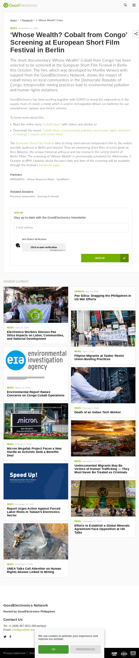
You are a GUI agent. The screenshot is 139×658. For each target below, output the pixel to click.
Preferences (85, 649)
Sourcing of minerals (48, 196)
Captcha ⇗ (57, 250)
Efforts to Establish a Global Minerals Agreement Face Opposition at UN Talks (102, 529)
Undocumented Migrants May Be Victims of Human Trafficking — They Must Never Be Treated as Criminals (101, 469)
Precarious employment (22, 196)
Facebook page (49, 165)
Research (27, 20)
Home (13, 20)
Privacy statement (14, 653)
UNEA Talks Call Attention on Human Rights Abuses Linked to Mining (34, 570)
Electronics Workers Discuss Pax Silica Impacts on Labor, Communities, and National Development (35, 335)
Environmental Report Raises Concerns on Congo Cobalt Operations (35, 393)
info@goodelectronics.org (27, 629)
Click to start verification (44, 247)
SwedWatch (63, 179)
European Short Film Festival (35, 143)
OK (53, 649)
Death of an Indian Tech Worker (97, 412)
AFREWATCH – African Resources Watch (32, 179)
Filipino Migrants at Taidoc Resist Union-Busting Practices (99, 357)
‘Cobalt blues (51, 124)
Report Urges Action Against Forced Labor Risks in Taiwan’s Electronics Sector (33, 512)
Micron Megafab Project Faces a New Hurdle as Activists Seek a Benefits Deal (34, 452)
